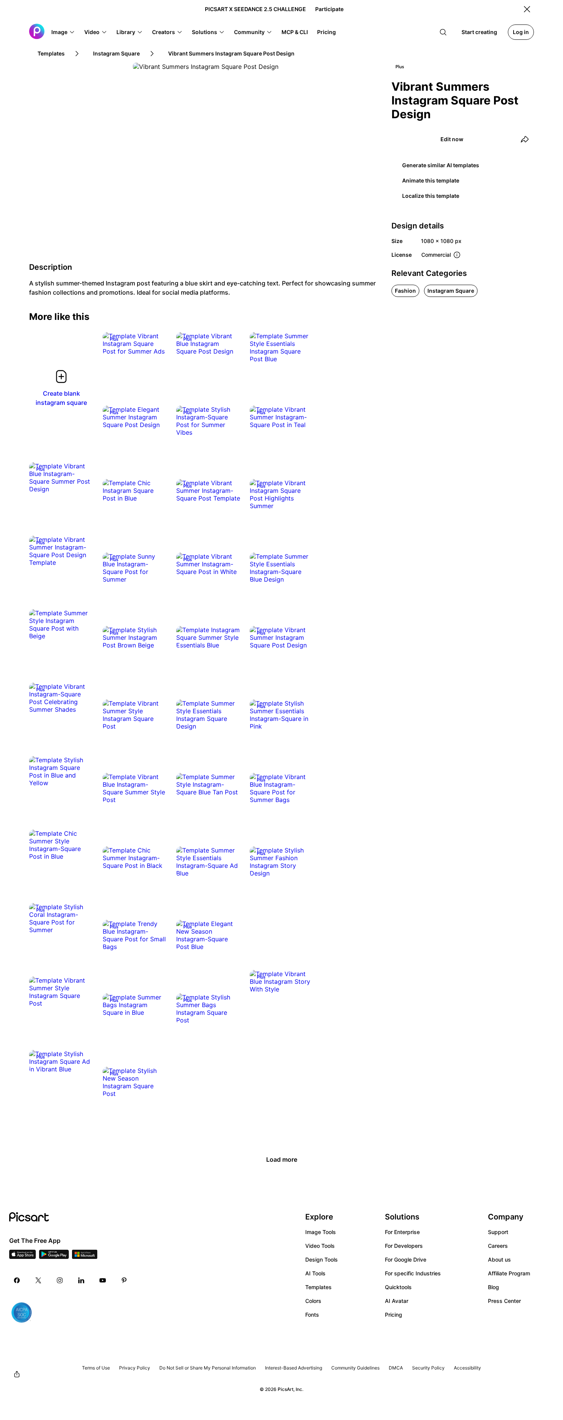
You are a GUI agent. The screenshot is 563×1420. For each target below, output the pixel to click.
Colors (313, 1301)
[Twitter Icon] (38, 1280)
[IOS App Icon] (22, 1256)
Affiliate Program (509, 1273)
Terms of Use (96, 1368)
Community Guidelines (355, 1368)
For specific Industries (413, 1273)
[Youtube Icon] (102, 1280)
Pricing (393, 1314)
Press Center (504, 1301)
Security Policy (428, 1368)
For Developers (404, 1245)
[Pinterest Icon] (124, 1280)
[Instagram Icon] (59, 1280)
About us (499, 1259)
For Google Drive (405, 1259)
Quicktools (398, 1287)
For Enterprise (402, 1232)
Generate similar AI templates (440, 165)
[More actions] (155, 343)
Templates (318, 1287)
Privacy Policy (134, 1368)
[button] (63, 32)
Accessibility (467, 1368)
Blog (493, 1287)
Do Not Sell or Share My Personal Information (207, 1368)
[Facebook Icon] (17, 1280)
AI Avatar (396, 1301)
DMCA (396, 1368)
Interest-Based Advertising (293, 1368)
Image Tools (320, 1232)
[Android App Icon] (54, 1256)
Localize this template (430, 195)
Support (498, 1232)
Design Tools (321, 1259)
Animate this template (430, 180)
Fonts (312, 1314)
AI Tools (315, 1273)
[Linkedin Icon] (81, 1280)
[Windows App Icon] (84, 1256)
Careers (498, 1245)
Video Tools (320, 1245)
